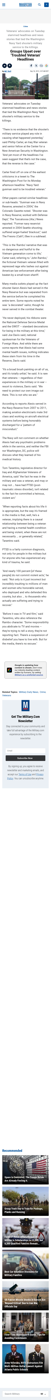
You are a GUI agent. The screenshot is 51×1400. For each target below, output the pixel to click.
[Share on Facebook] (31, 65)
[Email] (41, 65)
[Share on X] (36, 65)
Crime (25, 26)
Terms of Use (25, 774)
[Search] (39, 5)
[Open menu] (3, 5)
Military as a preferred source (29, 675)
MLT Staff (7, 71)
